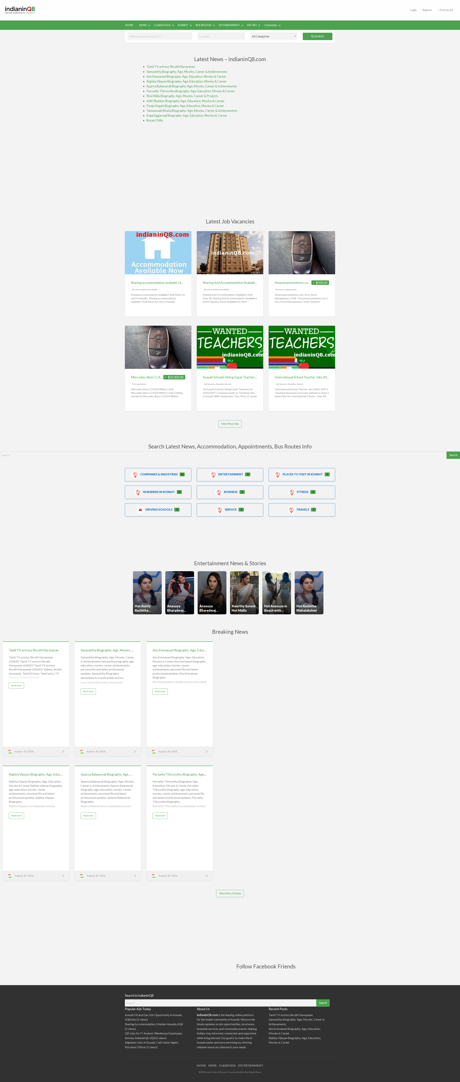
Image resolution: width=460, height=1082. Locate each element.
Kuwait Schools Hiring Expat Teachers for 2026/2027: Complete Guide (252, 377)
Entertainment (230, 474)
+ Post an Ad (445, 10)
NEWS (143, 25)
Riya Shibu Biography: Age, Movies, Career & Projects (182, 96)
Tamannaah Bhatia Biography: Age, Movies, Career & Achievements (191, 111)
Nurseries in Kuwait (159, 492)
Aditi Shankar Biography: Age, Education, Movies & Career (185, 101)
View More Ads (230, 423)
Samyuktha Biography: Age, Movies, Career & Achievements (186, 72)
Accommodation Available (144, 289)
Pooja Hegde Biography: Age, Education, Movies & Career (185, 106)
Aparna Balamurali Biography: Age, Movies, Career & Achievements (191, 86)
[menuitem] (413, 10)
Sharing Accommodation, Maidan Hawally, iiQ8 (154, 1024)
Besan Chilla (154, 120)
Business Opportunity (286, 289)
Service (231, 509)
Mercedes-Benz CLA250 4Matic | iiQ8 (157, 377)
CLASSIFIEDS (162, 25)
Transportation (139, 384)
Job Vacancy (209, 384)
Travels (302, 509)
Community (270, 25)
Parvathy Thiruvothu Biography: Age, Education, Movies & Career (190, 91)
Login (413, 10)
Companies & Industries (159, 474)
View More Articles (230, 893)
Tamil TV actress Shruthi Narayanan (170, 66)
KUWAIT (183, 25)
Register (427, 10)
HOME (129, 25)
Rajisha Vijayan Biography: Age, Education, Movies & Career (186, 81)
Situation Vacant (223, 384)
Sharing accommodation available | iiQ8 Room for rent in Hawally (175, 283)
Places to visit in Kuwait (303, 474)
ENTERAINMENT (229, 25)
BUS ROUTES (203, 25)
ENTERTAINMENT (250, 1065)
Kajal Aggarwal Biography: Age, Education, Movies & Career (186, 115)
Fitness (302, 492)
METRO (252, 25)
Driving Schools (158, 509)
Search (319, 36)
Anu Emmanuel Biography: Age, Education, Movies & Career (186, 76)
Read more (17, 686)
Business (231, 492)
